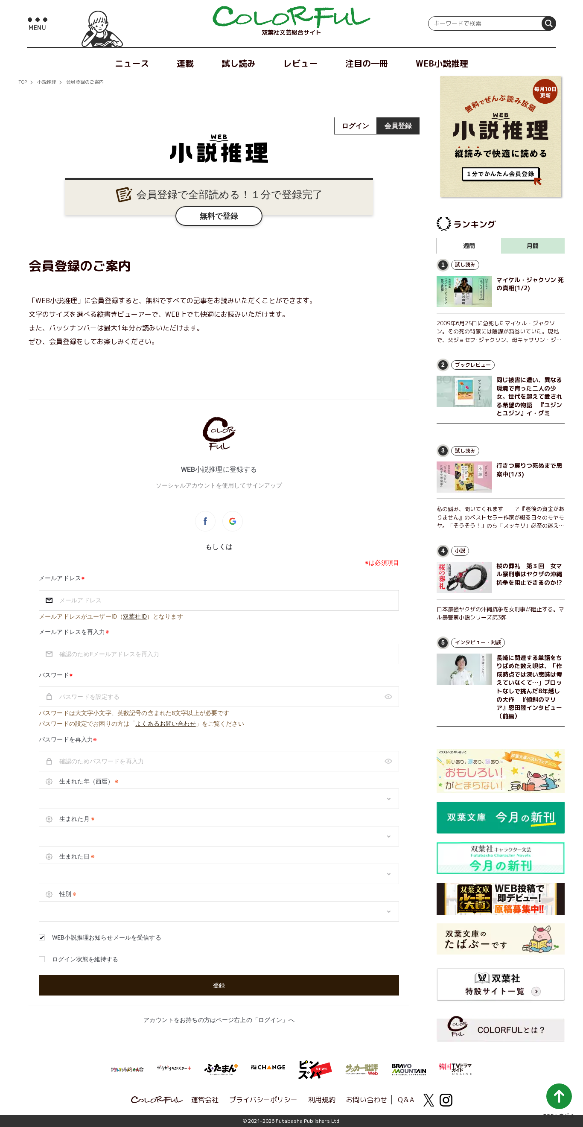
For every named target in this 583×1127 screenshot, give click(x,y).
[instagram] (446, 1100)
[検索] (549, 23)
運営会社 (205, 1099)
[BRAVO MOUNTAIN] (409, 1068)
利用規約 (321, 1099)
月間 (533, 246)
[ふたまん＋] (221, 1068)
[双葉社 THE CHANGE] (268, 1069)
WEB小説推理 (442, 63)
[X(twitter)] (429, 1100)
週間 (469, 246)
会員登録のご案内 (85, 82)
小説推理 (46, 82)
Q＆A (406, 1099)
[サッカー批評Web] (362, 1068)
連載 (185, 63)
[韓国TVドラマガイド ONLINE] (456, 1068)
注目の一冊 (366, 63)
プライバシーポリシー (263, 1099)
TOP (22, 82)
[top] (291, 17)
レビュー (300, 63)
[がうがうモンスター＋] (174, 1069)
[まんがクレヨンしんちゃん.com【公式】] (127, 1068)
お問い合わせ (366, 1099)
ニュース (132, 63)
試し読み (239, 63)
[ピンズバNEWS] (315, 1065)
